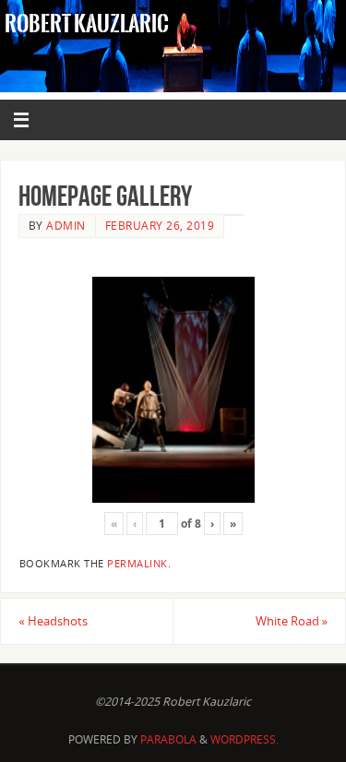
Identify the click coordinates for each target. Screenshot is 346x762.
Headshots (53, 621)
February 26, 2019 (160, 225)
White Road (292, 621)
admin (66, 225)
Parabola (168, 739)
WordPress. (244, 739)
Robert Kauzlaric (87, 24)
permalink (137, 563)
